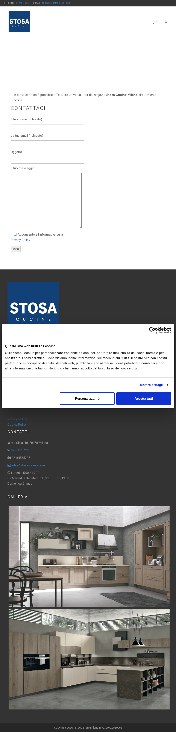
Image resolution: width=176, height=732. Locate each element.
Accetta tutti (144, 398)
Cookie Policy (17, 424)
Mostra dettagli (151, 385)
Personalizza (84, 398)
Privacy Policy (20, 240)
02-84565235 (22, 3)
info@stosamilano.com (55, 3)
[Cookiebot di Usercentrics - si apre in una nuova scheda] (152, 330)
